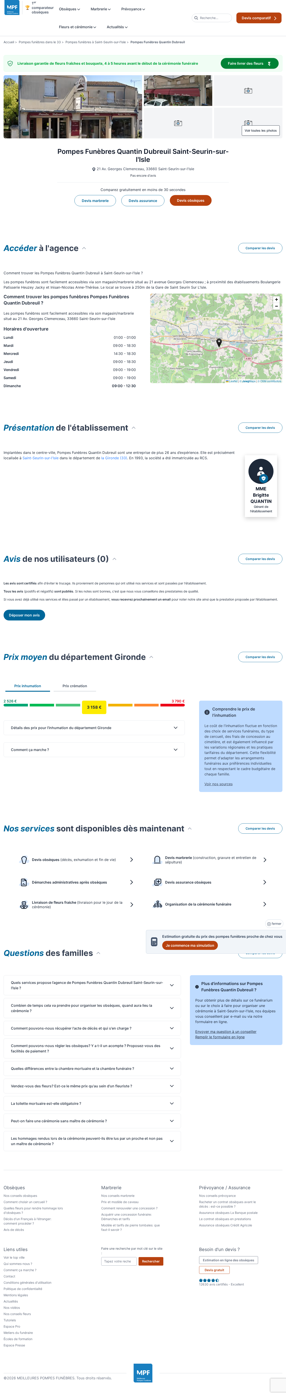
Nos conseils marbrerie (118, 1196)
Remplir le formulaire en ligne (220, 1037)
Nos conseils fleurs (17, 1314)
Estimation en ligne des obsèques (230, 1260)
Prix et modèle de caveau (120, 1202)
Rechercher (152, 1261)
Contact (9, 1276)
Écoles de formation (18, 1339)
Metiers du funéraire (18, 1333)
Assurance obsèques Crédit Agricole (225, 1225)
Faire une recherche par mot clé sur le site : (131, 1251)
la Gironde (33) (114, 458)
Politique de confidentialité (23, 1289)
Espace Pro (12, 1326)
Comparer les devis (260, 248)
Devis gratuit (214, 1270)
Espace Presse (14, 1345)
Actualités (116, 27)
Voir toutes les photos (261, 130)
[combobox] (212, 18)
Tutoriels (10, 1320)
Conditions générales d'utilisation (27, 1282)
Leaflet (233, 381)
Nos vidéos (12, 1307)
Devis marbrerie (95, 200)
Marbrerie (99, 9)
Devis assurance (143, 200)
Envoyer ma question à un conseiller (226, 1031)
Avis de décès (14, 1230)
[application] (216, 338)
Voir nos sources (218, 784)
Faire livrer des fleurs (253, 63)
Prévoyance (131, 9)
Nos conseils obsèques (20, 1196)
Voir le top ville (14, 1257)
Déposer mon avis (24, 615)
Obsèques (68, 9)
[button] (276, 299)
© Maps (248, 381)
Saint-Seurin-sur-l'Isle (41, 458)
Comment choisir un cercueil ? (25, 1202)
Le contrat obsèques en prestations (225, 1219)
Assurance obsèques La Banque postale (228, 1213)
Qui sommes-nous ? (18, 1264)
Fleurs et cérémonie (76, 27)
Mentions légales (16, 1295)
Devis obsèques (190, 200)
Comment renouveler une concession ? (129, 1208)
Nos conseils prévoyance (217, 1196)
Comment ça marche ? (20, 1270)
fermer (276, 923)
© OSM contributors (269, 381)
